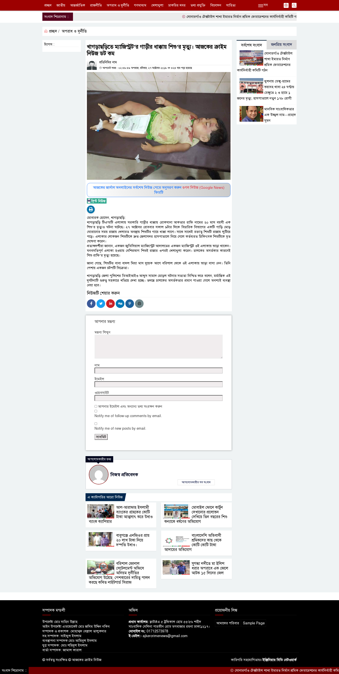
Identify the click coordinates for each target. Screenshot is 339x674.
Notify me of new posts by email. (120, 428)
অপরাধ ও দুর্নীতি (118, 5)
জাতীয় (60, 5)
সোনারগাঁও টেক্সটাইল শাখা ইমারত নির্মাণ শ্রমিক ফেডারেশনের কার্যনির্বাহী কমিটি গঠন (224, 17)
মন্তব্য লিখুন (102, 332)
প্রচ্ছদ (48, 5)
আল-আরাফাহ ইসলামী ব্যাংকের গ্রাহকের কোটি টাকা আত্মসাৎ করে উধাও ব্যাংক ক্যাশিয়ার (121, 514)
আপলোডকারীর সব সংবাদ (196, 482)
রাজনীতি (96, 5)
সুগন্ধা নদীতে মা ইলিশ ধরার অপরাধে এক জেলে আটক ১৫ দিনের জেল (210, 568)
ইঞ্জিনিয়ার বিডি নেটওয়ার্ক (279, 660)
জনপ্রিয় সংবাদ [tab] (281, 44)
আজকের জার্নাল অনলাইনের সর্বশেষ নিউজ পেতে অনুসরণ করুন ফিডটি (158, 190)
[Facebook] (91, 303)
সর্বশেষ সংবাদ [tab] (251, 45)
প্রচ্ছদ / (53, 31)
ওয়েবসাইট (102, 393)
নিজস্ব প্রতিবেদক (124, 475)
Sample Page (254, 623)
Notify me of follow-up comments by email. (128, 416)
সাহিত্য (231, 5)
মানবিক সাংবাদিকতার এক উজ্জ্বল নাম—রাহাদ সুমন (280, 115)
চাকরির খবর (177, 5)
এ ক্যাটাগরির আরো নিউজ (105, 497)
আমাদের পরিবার (227, 623)
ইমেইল (99, 379)
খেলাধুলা (157, 5)
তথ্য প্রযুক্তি (197, 5)
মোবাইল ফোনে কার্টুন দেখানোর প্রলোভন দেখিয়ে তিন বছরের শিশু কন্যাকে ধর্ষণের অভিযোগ (195, 514)
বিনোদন (215, 5)
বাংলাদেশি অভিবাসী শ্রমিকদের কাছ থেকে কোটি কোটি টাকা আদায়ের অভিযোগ (192, 542)
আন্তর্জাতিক (77, 5)
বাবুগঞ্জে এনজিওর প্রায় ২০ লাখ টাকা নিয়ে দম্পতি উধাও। (132, 540)
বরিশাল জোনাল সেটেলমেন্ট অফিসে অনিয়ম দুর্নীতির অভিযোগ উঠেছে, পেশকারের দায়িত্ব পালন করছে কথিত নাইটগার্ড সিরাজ (119, 573)
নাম (97, 365)
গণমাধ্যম (140, 5)
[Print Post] (91, 209)
